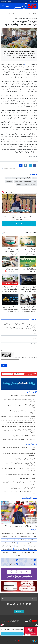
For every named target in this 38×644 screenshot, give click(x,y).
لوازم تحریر (20, 533)
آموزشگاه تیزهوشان (7, 546)
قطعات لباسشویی (20, 546)
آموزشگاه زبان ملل (7, 549)
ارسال (3, 365)
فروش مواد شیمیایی (9, 543)
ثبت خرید (19, 223)
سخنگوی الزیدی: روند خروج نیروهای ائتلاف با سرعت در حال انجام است (19, 454)
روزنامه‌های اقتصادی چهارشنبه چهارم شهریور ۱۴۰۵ (20, 526)
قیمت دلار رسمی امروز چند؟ (27, 478)
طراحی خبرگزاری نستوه (28, 641)
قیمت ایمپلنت (32, 546)
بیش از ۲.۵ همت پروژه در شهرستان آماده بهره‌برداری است (19, 440)
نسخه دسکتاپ (19, 611)
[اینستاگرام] (23, 604)
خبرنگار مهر (27, 64)
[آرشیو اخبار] (11, 604)
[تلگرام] (29, 604)
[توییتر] (20, 604)
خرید (12, 634)
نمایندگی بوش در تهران (20, 549)
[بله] (26, 604)
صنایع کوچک (18, 181)
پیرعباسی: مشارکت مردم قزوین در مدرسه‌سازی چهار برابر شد (18, 426)
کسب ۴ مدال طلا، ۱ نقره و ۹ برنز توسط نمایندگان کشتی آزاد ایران (19, 448)
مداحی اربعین (20, 540)
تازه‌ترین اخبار (32, 392)
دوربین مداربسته (7, 540)
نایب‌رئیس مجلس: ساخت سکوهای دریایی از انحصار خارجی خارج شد (19, 412)
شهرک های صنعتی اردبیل (23, 178)
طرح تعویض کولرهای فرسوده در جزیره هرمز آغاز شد (21, 422)
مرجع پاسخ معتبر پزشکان (27, 543)
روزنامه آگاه (19, 555)
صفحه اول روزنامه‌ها (29, 498)
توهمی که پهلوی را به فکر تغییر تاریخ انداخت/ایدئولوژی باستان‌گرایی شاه (20, 464)
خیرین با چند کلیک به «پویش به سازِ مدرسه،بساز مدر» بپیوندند (20, 406)
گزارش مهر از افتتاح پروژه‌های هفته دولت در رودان (21, 436)
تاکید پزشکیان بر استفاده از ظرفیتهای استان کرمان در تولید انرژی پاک (19, 431)
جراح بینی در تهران (31, 533)
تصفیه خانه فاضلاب (30, 185)
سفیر (34, 536)
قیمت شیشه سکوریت (8, 533)
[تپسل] (3, 192)
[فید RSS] (14, 604)
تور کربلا (4, 536)
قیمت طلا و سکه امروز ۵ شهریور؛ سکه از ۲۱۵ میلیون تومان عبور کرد (19, 483)
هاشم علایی (9, 181)
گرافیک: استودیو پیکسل (12, 641)
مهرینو (14, 552)
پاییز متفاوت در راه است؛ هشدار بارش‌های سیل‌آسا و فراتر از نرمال (19, 493)
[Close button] (36, 625)
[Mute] (7, 211)
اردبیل (29, 13)
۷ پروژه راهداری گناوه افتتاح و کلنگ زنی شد (23, 395)
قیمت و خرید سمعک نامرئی (27, 552)
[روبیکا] (17, 604)
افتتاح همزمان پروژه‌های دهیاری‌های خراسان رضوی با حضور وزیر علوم (19, 400)
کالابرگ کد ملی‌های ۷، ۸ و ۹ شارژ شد (24, 459)
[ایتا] (8, 604)
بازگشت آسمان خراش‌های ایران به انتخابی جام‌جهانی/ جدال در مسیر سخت (18, 470)
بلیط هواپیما (32, 549)
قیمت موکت (13, 536)
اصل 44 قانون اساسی (30, 181)
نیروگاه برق (20, 185)
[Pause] (4, 211)
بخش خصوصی (10, 178)
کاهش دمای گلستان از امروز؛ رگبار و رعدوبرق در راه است (19, 488)
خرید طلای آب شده (25, 536)
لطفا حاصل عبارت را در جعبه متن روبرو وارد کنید (23, 358)
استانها (34, 13)
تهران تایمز (5, 552)
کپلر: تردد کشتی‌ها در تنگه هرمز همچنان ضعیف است (20, 474)
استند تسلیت (31, 540)
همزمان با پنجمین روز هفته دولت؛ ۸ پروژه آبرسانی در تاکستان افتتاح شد (18, 418)
